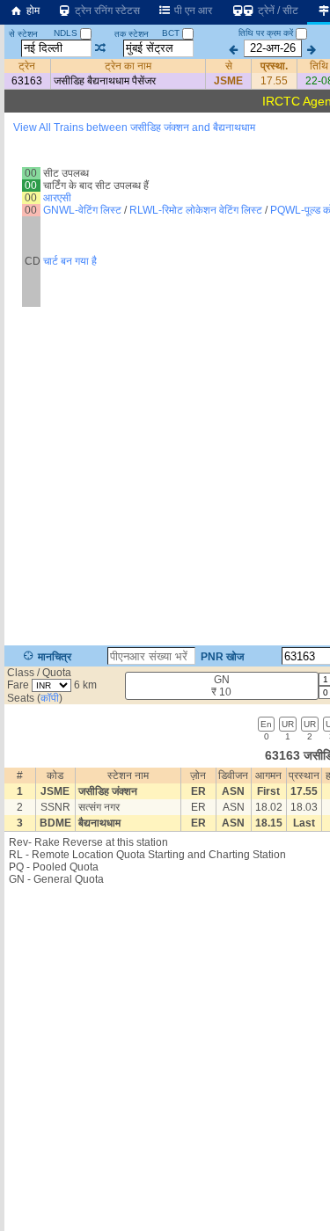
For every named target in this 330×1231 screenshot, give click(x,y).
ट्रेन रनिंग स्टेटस (106, 10)
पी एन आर (192, 10)
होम (32, 10)
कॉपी (49, 698)
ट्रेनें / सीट (276, 10)
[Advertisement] (165, 1063)
